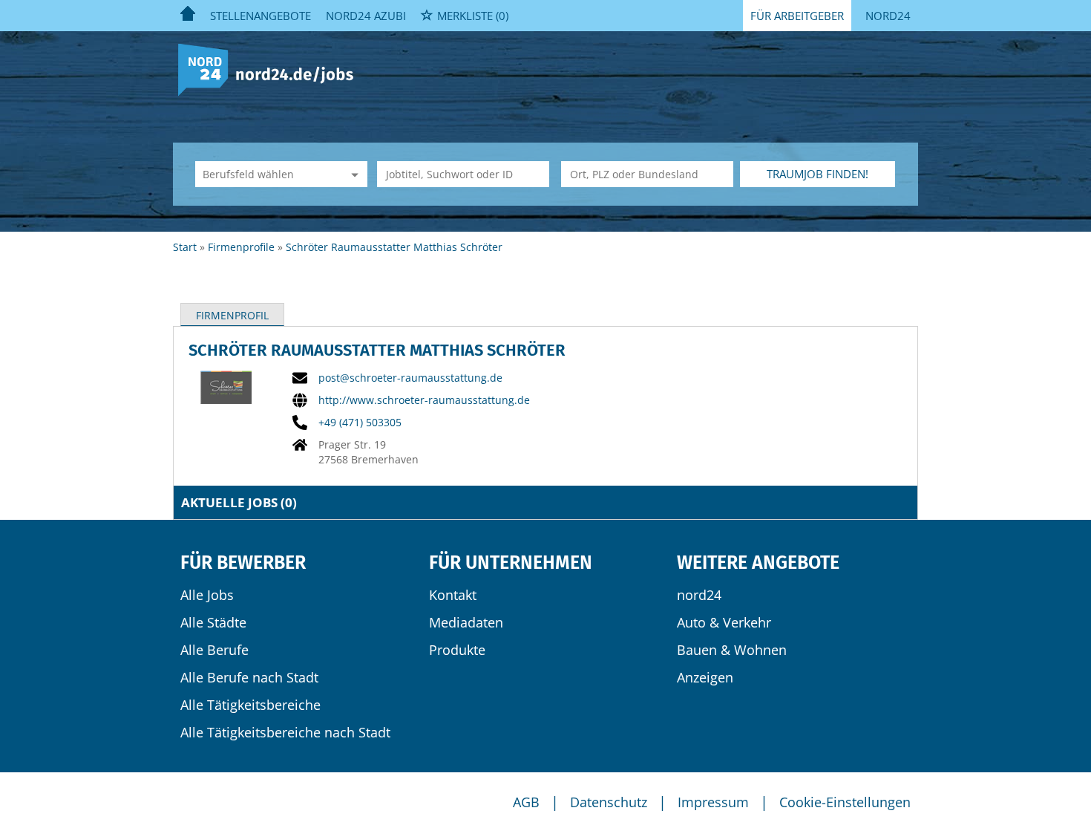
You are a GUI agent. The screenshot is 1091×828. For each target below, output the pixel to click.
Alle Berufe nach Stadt (249, 677)
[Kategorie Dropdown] (352, 174)
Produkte (457, 650)
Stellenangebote (260, 15)
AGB (526, 802)
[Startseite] (271, 69)
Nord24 (888, 15)
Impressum (713, 802)
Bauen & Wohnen (732, 650)
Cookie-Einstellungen (845, 802)
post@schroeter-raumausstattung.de (410, 378)
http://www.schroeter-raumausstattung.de (424, 400)
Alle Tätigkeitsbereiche (250, 705)
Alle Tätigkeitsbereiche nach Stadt (285, 732)
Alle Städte (213, 622)
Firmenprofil (232, 315)
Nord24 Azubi (366, 15)
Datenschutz (608, 802)
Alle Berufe (214, 650)
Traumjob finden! (817, 173)
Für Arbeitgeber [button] (797, 15)
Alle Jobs (207, 595)
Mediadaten (466, 622)
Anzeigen (705, 677)
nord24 (699, 595)
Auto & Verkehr (724, 622)
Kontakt (452, 595)
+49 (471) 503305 (360, 422)
